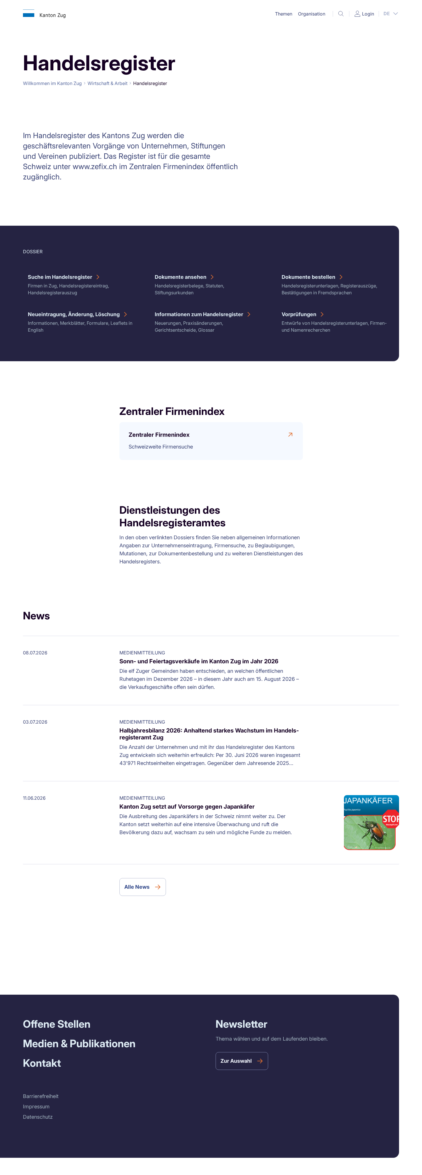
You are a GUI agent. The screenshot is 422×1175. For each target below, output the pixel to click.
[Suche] (341, 13)
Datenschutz (38, 1117)
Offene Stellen (56, 1024)
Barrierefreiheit (41, 1096)
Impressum (36, 1107)
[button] (283, 13)
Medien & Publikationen (79, 1043)
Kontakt (42, 1063)
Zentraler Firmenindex (159, 434)
